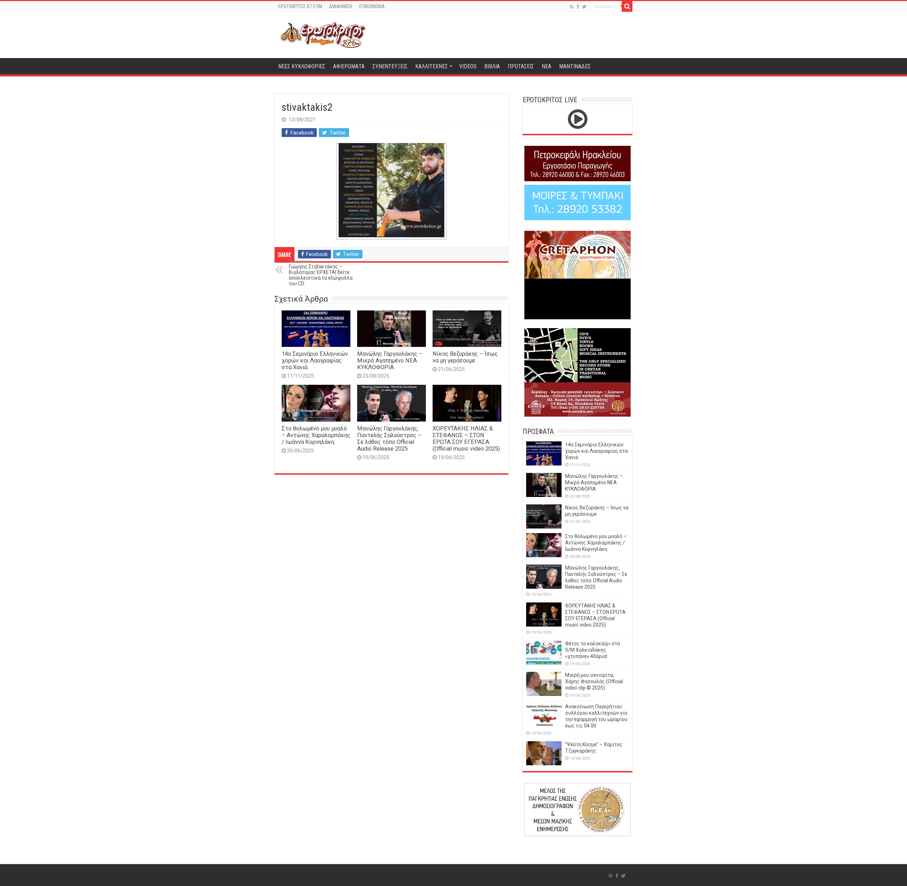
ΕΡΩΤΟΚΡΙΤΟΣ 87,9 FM (300, 6)
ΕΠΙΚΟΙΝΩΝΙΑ (372, 6)
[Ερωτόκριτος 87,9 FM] (323, 35)
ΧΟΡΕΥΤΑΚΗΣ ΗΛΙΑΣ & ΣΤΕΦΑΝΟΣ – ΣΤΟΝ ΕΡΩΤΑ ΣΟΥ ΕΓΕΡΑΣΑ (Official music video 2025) (466, 438)
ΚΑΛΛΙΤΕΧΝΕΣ (431, 66)
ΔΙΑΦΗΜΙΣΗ (340, 6)
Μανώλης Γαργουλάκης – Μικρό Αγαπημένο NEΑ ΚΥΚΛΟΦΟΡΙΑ (389, 360)
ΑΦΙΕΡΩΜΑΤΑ (349, 66)
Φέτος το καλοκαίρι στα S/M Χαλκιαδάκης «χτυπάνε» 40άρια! (592, 650)
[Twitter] (584, 6)
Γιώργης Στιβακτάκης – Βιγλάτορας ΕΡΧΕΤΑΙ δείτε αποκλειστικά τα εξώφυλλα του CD (321, 272)
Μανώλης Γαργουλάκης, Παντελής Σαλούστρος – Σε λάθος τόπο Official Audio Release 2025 (389, 438)
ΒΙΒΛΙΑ (492, 66)
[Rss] (571, 6)
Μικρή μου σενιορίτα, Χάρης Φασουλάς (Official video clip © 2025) (594, 681)
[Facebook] (578, 6)
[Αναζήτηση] (627, 6)
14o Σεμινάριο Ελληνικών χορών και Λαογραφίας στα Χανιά (315, 360)
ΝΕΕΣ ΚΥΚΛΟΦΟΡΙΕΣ (301, 66)
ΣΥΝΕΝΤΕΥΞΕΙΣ (389, 66)
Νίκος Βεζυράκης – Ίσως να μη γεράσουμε (465, 357)
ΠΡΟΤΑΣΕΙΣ (521, 66)
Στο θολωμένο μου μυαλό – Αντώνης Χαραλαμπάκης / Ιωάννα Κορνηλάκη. (316, 435)
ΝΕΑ (546, 66)
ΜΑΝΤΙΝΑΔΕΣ (575, 66)
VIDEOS (468, 66)
